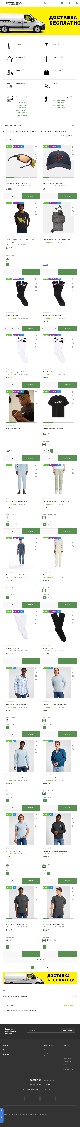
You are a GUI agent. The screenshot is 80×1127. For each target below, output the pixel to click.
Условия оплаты (67, 1050)
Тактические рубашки (59, 105)
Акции (5, 1050)
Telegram (37, 1098)
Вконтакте (26, 1098)
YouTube (42, 1098)
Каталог (6, 1046)
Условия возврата (49, 1050)
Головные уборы (21, 105)
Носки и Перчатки (21, 115)
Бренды (6, 1054)
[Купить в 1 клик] (36, 154)
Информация (49, 1046)
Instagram (32, 1098)
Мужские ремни (21, 110)
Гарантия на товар (68, 1056)
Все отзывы (73, 996)
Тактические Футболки (60, 107)
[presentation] (3, 1010)
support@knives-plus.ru (41, 1084)
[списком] (73, 125)
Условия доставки (68, 1053)
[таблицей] (76, 125)
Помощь (65, 1046)
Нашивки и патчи (21, 112)
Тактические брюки (59, 100)
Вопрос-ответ (66, 1058)
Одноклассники (48, 1098)
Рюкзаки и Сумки (21, 100)
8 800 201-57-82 (35, 1080)
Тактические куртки (59, 102)
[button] (2, 1115)
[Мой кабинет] (55, 3)
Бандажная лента (21, 102)
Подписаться (68, 1030)
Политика (47, 1056)
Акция (64, 1064)
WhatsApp (53, 1098)
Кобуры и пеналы (21, 107)
